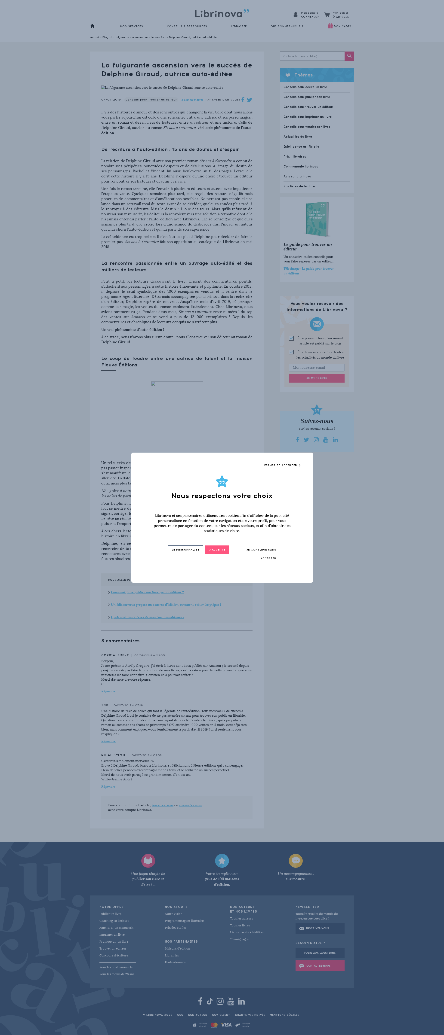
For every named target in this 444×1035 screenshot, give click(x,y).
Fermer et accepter (281, 465)
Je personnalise (185, 549)
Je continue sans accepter (261, 554)
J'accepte (217, 549)
